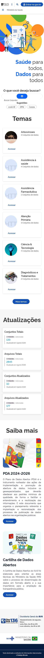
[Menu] (3, 10)
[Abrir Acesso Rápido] (12, 4)
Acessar (12, 148)
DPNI (22, 107)
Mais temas (21, 301)
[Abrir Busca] (17, 4)
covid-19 (11, 107)
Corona (32, 107)
